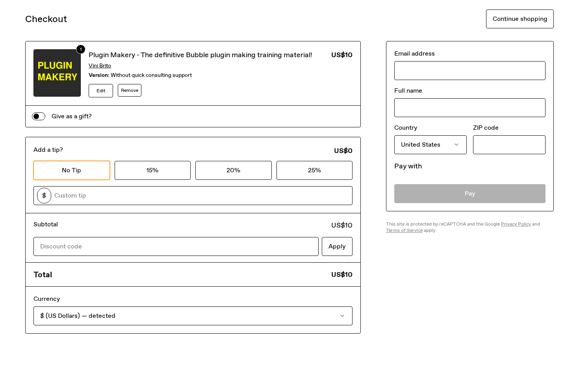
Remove (129, 90)
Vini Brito (100, 65)
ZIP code (486, 127)
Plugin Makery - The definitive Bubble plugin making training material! (200, 54)
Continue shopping (520, 18)
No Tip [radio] (71, 170)
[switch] (38, 116)
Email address (414, 53)
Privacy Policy (516, 224)
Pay (470, 193)
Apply (337, 246)
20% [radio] (233, 170)
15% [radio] (152, 170)
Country (405, 127)
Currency (46, 298)
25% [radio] (314, 170)
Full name (408, 90)
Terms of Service (404, 230)
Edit (101, 90)
